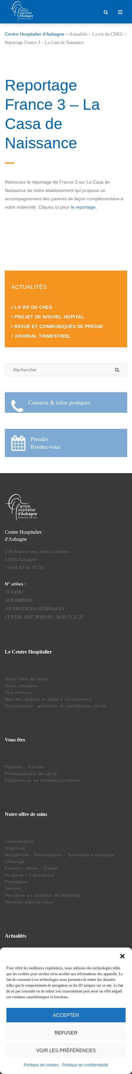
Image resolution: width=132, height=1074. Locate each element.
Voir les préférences (66, 1050)
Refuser (66, 1032)
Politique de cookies (41, 1065)
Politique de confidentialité (85, 1065)
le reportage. (84, 207)
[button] (122, 955)
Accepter (66, 1015)
